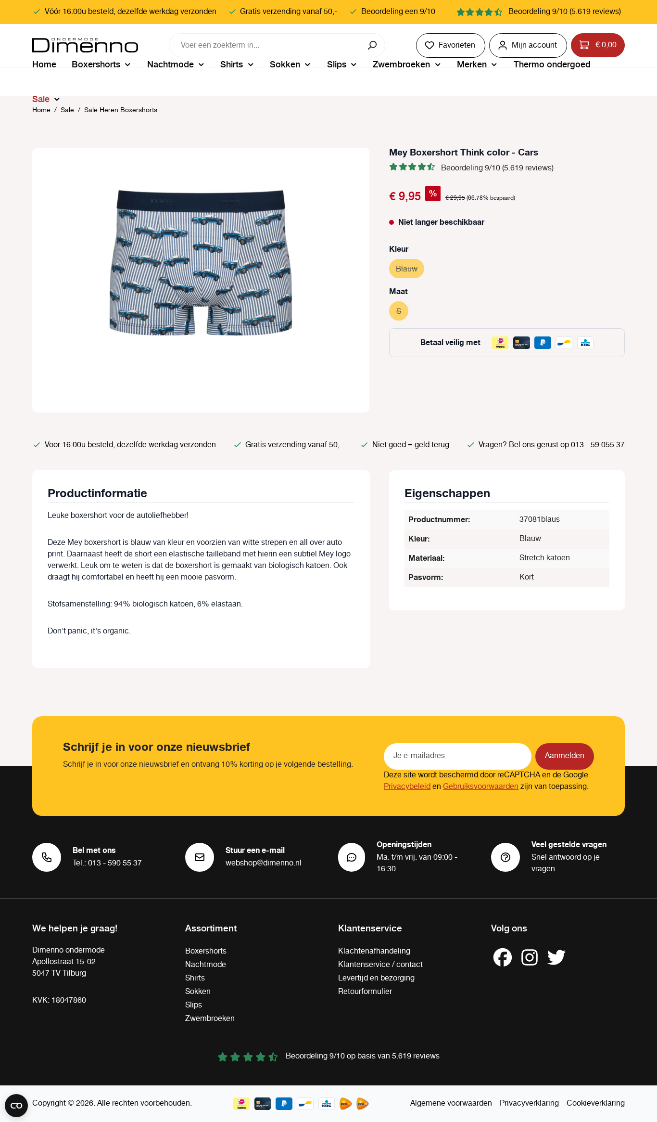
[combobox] (265, 45)
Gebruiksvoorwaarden (480, 787)
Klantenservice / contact (380, 965)
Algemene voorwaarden (451, 1103)
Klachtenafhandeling (374, 951)
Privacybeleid (407, 787)
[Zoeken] (373, 45)
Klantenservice (370, 927)
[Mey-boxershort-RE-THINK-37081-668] (200, 262)
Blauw (410, 269)
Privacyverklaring (529, 1103)
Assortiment (211, 927)
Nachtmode (205, 965)
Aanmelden (564, 756)
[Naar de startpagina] (85, 45)
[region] (201, 280)
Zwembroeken (210, 1019)
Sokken (198, 992)
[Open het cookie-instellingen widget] (16, 1105)
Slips (193, 1005)
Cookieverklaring (596, 1103)
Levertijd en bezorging (376, 978)
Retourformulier (365, 992)
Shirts (195, 978)
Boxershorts (206, 951)
